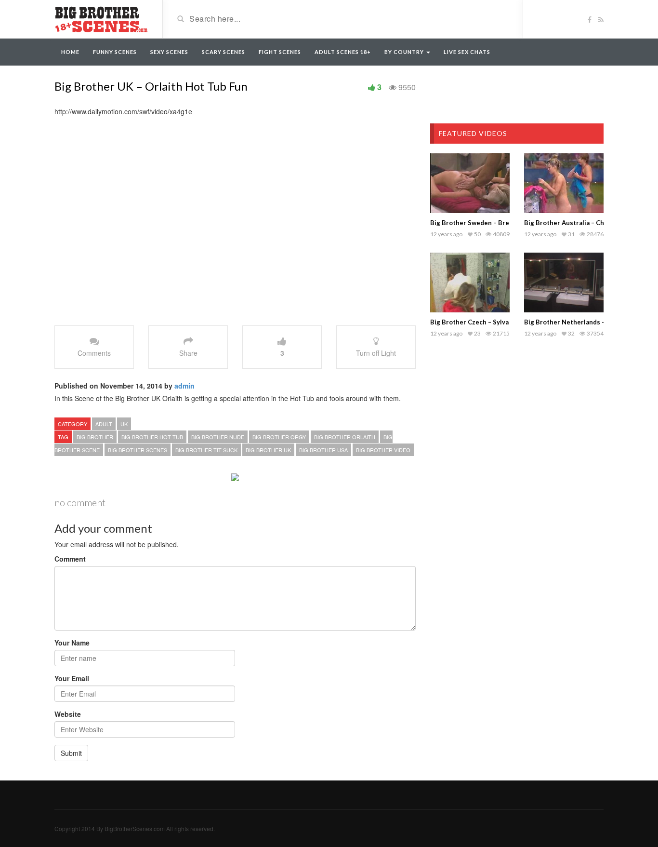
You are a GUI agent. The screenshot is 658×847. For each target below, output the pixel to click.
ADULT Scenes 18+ (343, 52)
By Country (404, 52)
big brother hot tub (152, 437)
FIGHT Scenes (280, 52)
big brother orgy (279, 437)
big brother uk (268, 450)
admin (184, 385)
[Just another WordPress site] (101, 18)
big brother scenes (137, 450)
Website (67, 714)
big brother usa (323, 450)
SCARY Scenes (223, 52)
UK (124, 424)
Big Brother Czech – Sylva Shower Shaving (494, 322)
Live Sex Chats (467, 52)
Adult (103, 424)
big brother (95, 437)
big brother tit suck (206, 450)
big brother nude (217, 437)
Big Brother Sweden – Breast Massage (488, 223)
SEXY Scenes (169, 52)
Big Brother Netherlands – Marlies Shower (589, 322)
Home (70, 52)
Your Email (71, 678)
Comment (70, 559)
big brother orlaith (344, 437)
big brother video (383, 450)
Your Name (72, 642)
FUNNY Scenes (115, 52)
